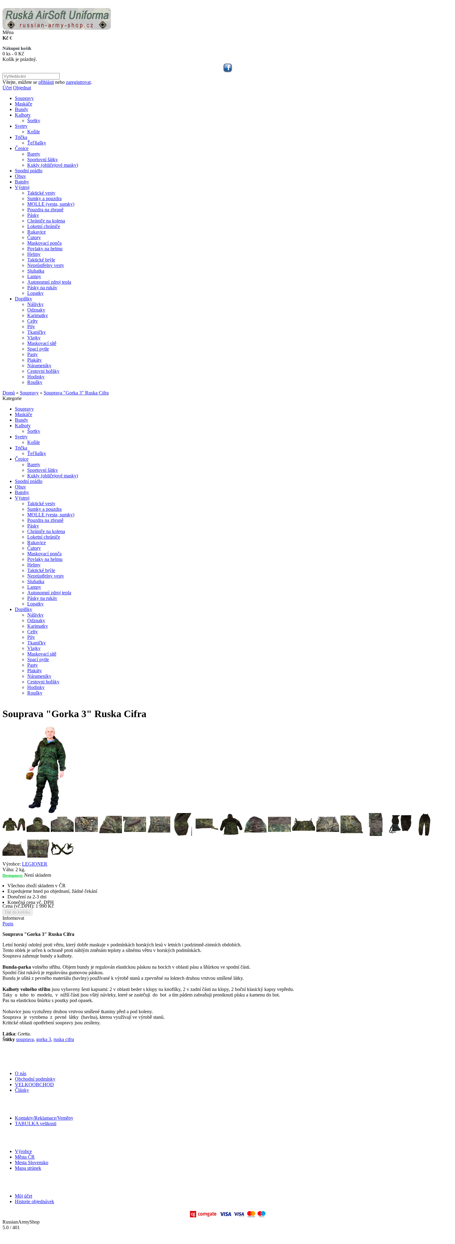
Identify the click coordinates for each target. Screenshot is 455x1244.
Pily (31, 326)
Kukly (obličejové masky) (52, 165)
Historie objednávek (34, 1201)
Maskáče (23, 103)
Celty (32, 321)
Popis (7, 923)
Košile (33, 131)
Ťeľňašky (36, 142)
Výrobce (23, 1151)
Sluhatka (35, 270)
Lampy (34, 276)
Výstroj (22, 187)
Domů (8, 392)
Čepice (21, 148)
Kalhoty (23, 115)
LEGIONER (34, 864)
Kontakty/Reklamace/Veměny (44, 1118)
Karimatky (37, 315)
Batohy (22, 181)
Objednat (22, 87)
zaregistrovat (78, 82)
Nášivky (35, 304)
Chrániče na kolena (46, 220)
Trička (21, 137)
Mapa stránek (28, 1168)
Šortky (33, 120)
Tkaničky (36, 332)
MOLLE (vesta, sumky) (50, 204)
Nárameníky (39, 365)
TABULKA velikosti (35, 1123)
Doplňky (23, 298)
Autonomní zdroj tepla (49, 282)
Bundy (21, 109)
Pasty (32, 354)
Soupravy (24, 98)
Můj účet (23, 1196)
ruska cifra (64, 1039)
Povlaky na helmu (45, 248)
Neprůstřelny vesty (45, 265)
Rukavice (36, 232)
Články (22, 1090)
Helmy (34, 254)
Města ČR (25, 1157)
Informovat (13, 918)
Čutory (34, 237)
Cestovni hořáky (43, 371)
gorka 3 (43, 1039)
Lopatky (35, 293)
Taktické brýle (41, 259)
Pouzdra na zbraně (45, 209)
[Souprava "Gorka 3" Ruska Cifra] (45, 811)
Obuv (20, 176)
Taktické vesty (41, 193)
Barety (33, 154)
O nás (20, 1073)
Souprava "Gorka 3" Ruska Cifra (76, 392)
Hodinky (36, 376)
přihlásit (46, 82)
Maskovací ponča (44, 243)
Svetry (21, 126)
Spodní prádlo (28, 170)
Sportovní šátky (42, 159)
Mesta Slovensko (31, 1162)
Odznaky (36, 309)
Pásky (33, 215)
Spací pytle (38, 348)
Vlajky (34, 337)
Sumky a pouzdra (44, 198)
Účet (7, 87)
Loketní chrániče (43, 226)
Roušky (34, 382)
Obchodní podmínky (35, 1079)
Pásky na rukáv (42, 287)
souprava (25, 1039)
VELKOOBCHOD (34, 1084)
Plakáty (34, 360)
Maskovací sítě (41, 343)
